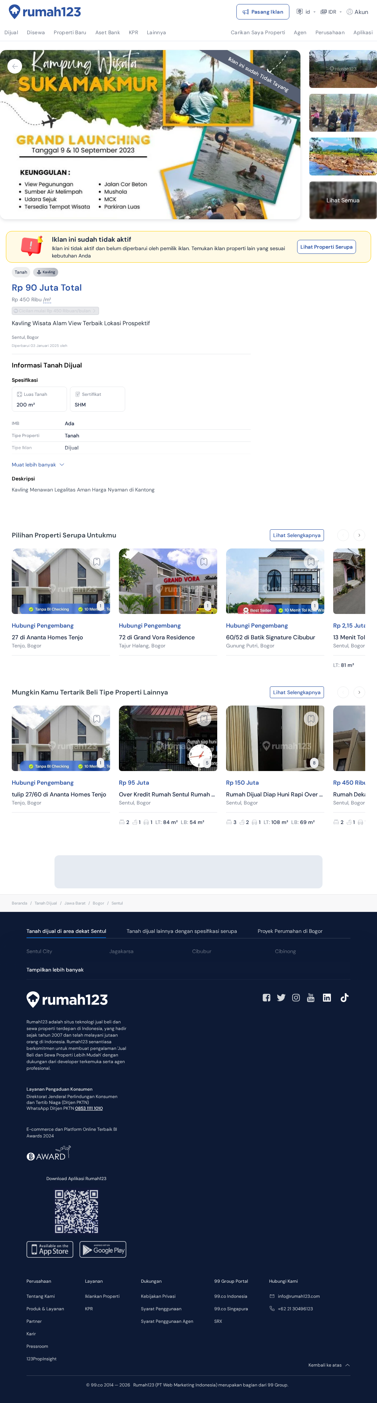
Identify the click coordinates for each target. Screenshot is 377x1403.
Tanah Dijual (46, 903)
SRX (218, 1321)
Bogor (98, 903)
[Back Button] (14, 66)
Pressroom (37, 1346)
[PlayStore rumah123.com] (103, 1249)
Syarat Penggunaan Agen (167, 1321)
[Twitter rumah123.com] (281, 997)
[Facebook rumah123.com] (266, 997)
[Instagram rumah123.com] (296, 997)
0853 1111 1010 (89, 1108)
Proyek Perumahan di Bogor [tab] (290, 931)
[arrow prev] (343, 535)
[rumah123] (67, 1000)
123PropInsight (42, 1359)
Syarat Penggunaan (161, 1309)
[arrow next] (359, 535)
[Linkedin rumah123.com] (327, 998)
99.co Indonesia (230, 1296)
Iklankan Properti (102, 1296)
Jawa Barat (74, 903)
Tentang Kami (41, 1296)
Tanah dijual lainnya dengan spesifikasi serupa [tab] (182, 931)
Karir (31, 1334)
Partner (34, 1321)
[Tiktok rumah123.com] (344, 998)
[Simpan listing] (96, 561)
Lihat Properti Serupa (326, 247)
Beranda (19, 903)
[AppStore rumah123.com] (50, 1249)
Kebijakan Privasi (158, 1296)
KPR (89, 1309)
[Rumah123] (45, 11)
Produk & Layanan (45, 1309)
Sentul (117, 903)
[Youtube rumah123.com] (310, 997)
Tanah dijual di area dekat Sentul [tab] (66, 931)
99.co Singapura (231, 1309)
